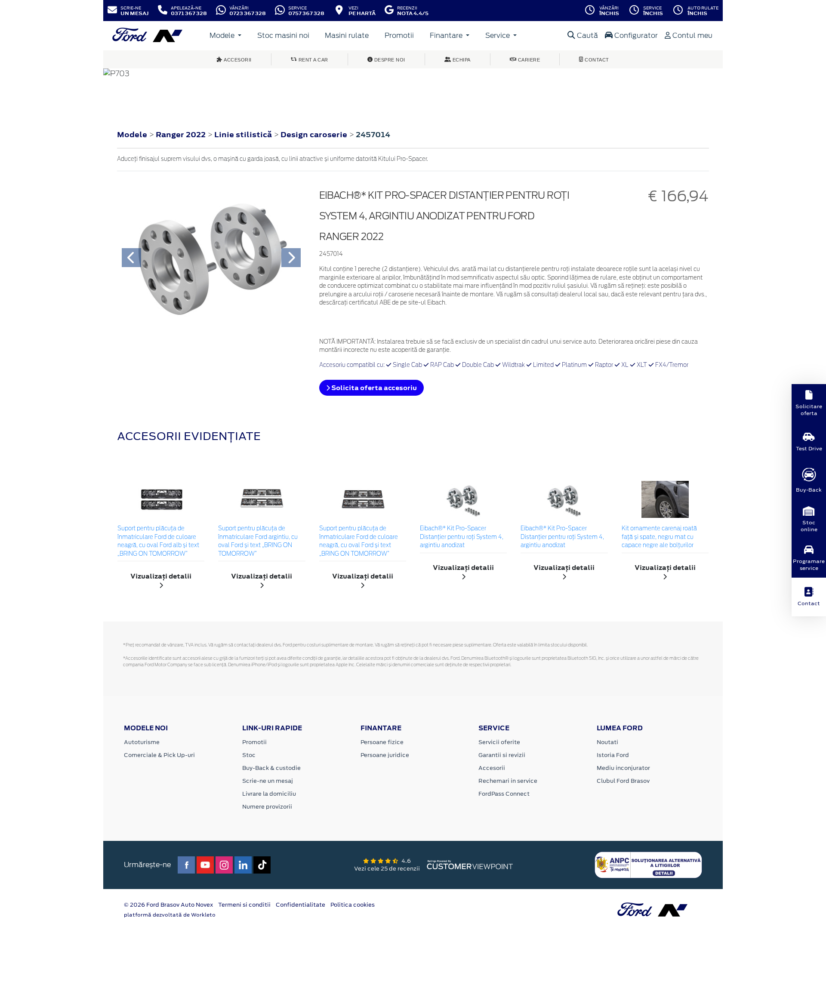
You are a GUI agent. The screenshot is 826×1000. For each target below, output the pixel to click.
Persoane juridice (385, 755)
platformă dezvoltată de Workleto (170, 914)
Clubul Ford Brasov (623, 781)
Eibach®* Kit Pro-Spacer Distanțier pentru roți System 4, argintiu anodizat (461, 537)
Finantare (447, 35)
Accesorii (491, 768)
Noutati (607, 742)
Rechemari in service (507, 781)
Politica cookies (352, 905)
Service (498, 35)
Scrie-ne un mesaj (267, 781)
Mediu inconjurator (623, 768)
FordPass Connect (504, 794)
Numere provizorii (267, 807)
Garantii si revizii (501, 755)
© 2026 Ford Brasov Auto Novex (168, 905)
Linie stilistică (244, 134)
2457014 (373, 134)
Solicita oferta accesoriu (373, 387)
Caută (586, 35)
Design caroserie (314, 134)
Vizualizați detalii (160, 576)
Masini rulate (347, 35)
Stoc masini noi (283, 35)
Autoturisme (142, 742)
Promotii (399, 35)
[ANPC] (648, 864)
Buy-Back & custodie (271, 768)
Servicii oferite (499, 742)
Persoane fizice (382, 742)
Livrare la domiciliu (269, 794)
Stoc (249, 755)
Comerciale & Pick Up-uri (159, 755)
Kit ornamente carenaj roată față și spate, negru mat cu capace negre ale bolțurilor (659, 537)
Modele (223, 35)
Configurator (635, 35)
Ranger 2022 (181, 134)
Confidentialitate (300, 905)
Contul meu (691, 35)
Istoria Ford (613, 755)
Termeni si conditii (244, 905)
